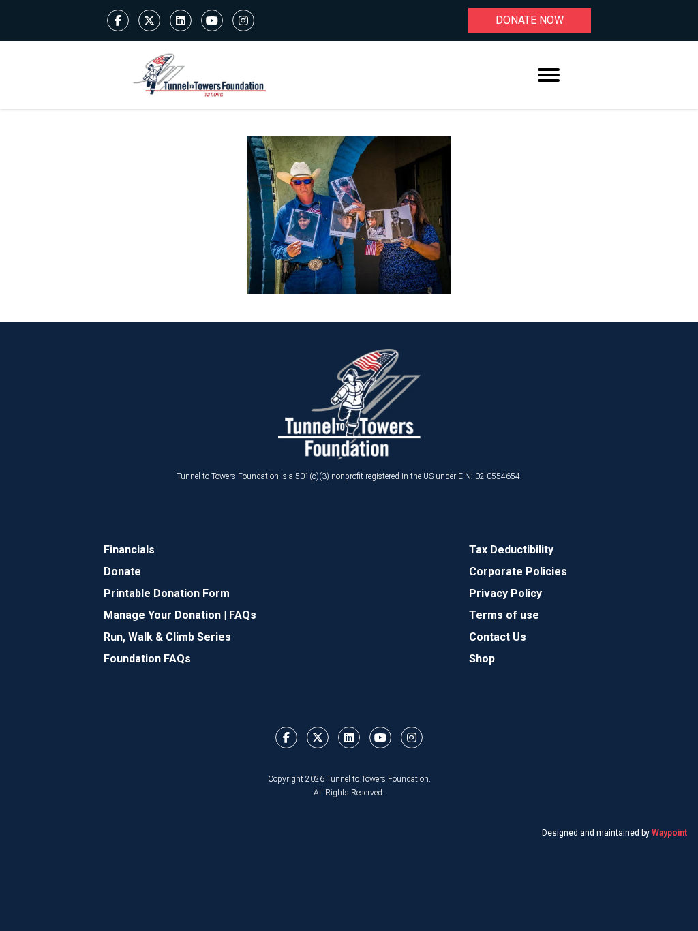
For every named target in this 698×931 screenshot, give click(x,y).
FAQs (242, 615)
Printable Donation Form (167, 593)
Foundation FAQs (147, 658)
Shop (482, 658)
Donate (122, 571)
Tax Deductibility (511, 549)
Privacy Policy (505, 593)
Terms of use (504, 615)
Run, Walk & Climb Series (167, 636)
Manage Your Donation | (166, 615)
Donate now (530, 20)
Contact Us (497, 636)
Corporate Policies (518, 571)
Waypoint (669, 833)
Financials (129, 549)
